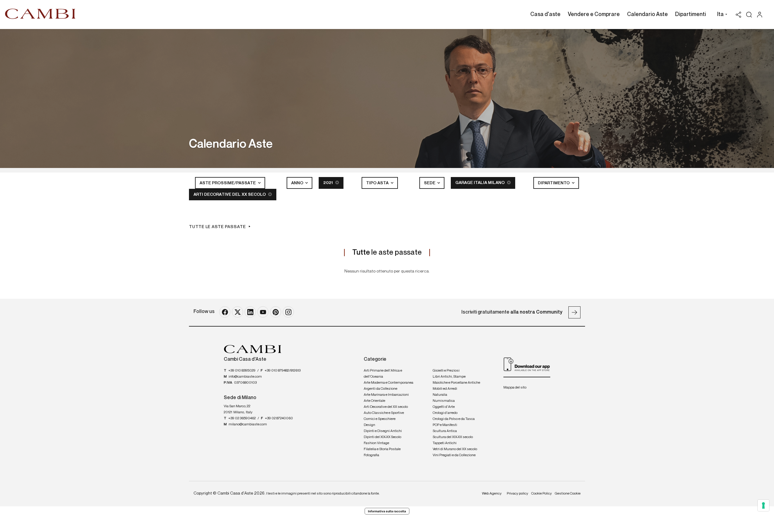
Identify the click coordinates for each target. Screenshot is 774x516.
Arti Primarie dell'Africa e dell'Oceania (383, 374)
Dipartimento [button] (554, 183)
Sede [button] (430, 183)
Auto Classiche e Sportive (384, 413)
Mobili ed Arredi (445, 389)
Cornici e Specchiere (379, 419)
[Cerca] (749, 14)
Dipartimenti (690, 14)
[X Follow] (237, 312)
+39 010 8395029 (241, 370)
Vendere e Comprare (594, 14)
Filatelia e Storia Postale (382, 449)
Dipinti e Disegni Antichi (383, 431)
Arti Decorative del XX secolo (230, 194)
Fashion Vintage (376, 443)
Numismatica (444, 401)
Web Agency (492, 493)
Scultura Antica (445, 431)
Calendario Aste (647, 14)
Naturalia (440, 395)
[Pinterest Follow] (275, 312)
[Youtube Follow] (262, 312)
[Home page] (40, 14)
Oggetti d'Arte (444, 407)
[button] (721, 15)
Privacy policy (517, 493)
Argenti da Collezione (380, 389)
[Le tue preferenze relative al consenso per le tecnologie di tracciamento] (763, 505)
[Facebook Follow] (224, 312)
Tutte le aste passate (217, 227)
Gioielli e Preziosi (446, 370)
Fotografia (371, 455)
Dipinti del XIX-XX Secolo (382, 437)
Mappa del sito (514, 387)
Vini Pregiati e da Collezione (454, 455)
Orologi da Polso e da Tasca (454, 419)
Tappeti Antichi (445, 443)
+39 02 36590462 (242, 418)
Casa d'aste (545, 14)
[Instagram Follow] (288, 312)
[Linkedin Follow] (250, 312)
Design (369, 425)
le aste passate (387, 252)
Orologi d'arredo (445, 413)
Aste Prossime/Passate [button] (228, 183)
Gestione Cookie (567, 493)
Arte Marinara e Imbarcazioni (386, 395)
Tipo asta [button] (377, 183)
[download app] (526, 364)
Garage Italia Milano (480, 183)
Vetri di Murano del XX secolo (455, 449)
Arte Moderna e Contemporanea (388, 383)
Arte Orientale (374, 401)
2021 (328, 183)
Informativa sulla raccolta (387, 511)
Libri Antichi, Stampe (449, 377)
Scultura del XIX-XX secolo (453, 437)
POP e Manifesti (445, 425)
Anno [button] (297, 183)
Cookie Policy (541, 493)
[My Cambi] (761, 14)
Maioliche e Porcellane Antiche (456, 383)
